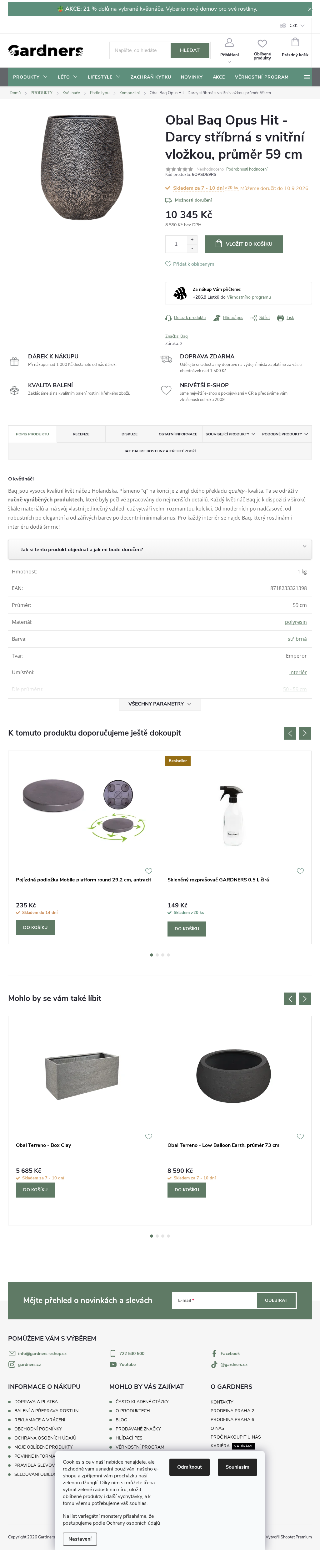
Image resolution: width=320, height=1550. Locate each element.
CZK (294, 25)
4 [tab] (168, 955)
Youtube (127, 1365)
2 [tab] (157, 955)
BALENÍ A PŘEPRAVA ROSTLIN (46, 1411)
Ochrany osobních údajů (133, 1523)
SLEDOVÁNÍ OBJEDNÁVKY (41, 1474)
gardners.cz (29, 1365)
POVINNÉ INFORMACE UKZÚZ (45, 1456)
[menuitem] (30, 77)
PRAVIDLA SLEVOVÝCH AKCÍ (44, 1465)
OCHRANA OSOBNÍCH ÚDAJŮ (45, 1438)
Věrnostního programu (249, 297)
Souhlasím (237, 1467)
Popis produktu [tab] (32, 434)
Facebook (230, 1354)
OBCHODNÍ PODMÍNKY (38, 1429)
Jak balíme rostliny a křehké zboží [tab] (160, 451)
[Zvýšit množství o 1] (192, 240)
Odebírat (276, 1300)
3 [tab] (162, 955)
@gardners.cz (234, 1365)
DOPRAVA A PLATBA (36, 1402)
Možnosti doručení (193, 200)
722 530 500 (131, 1354)
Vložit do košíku (249, 244)
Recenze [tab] (81, 434)
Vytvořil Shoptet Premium (289, 1537)
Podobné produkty (282, 434)
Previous (290, 733)
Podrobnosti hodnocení (247, 169)
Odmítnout (189, 1467)
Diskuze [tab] (130, 434)
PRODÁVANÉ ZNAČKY (138, 1429)
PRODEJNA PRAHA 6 (232, 1420)
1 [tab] (151, 955)
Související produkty (227, 434)
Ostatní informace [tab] (178, 434)
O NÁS (217, 1428)
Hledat (190, 50)
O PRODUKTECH (133, 1411)
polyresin (296, 621)
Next (305, 733)
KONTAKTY (222, 1402)
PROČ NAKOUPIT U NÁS (236, 1437)
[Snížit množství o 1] (192, 248)
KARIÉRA (220, 1446)
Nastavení (80, 1539)
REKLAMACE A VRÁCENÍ (39, 1420)
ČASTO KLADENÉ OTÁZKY (142, 1401)
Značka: (176, 336)
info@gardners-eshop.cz (42, 1354)
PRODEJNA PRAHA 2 (232, 1411)
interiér (298, 672)
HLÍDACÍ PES (129, 1438)
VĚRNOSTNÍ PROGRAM (140, 1447)
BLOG (121, 1420)
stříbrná (297, 638)
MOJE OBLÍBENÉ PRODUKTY (43, 1447)
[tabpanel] (84, 847)
